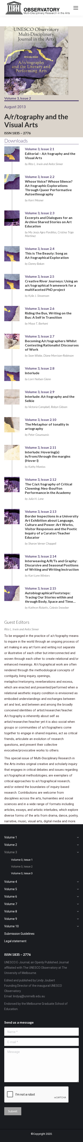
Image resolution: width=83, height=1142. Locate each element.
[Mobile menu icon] (76, 8)
